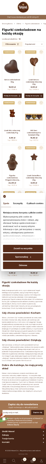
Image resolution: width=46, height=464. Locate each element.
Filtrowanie (11, 44)
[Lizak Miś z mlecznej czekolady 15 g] (12, 117)
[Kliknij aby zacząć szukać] (14, 460)
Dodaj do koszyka (10, 96)
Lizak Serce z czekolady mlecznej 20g (34, 82)
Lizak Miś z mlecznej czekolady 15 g (12, 132)
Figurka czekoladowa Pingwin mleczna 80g (12, 178)
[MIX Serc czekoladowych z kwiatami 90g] (33, 117)
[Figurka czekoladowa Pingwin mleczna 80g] (12, 162)
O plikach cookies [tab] (34, 203)
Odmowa (23, 265)
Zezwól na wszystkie (23, 248)
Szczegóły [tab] (18, 203)
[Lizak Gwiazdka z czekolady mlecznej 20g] (33, 162)
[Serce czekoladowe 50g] (12, 66)
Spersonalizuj (21, 257)
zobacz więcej (13, 425)
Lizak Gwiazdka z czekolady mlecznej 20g (34, 178)
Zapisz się (37, 412)
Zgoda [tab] (6, 203)
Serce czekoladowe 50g (12, 81)
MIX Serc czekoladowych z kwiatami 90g (34, 133)
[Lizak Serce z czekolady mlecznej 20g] (33, 66)
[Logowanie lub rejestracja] (41, 461)
